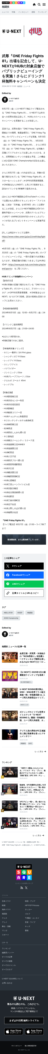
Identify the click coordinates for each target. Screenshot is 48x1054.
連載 (33, 12)
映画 (3, 905)
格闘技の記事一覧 (33, 842)
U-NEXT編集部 (14, 98)
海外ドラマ (6, 909)
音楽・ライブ (30, 922)
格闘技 (19, 86)
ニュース (5, 12)
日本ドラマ (6, 901)
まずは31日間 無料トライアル (24, 1020)
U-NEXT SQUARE (8, 842)
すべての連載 (7, 961)
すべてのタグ (7, 969)
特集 (13, 12)
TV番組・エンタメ (32, 918)
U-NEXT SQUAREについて (12, 979)
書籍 (26, 930)
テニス (4, 918)
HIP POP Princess (32, 905)
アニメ (4, 922)
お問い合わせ (7, 983)
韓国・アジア (30, 901)
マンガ (4, 930)
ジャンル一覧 (20, 842)
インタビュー (23, 12)
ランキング (42, 12)
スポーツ (5, 935)
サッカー (28, 909)
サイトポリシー (16, 1046)
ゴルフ (27, 914)
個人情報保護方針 (31, 1046)
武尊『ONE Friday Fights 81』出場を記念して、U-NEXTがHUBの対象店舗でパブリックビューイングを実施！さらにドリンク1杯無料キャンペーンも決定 (24, 845)
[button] (44, 4)
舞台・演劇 (6, 926)
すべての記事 (7, 957)
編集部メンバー (8, 952)
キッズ (27, 926)
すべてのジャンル (9, 965)
